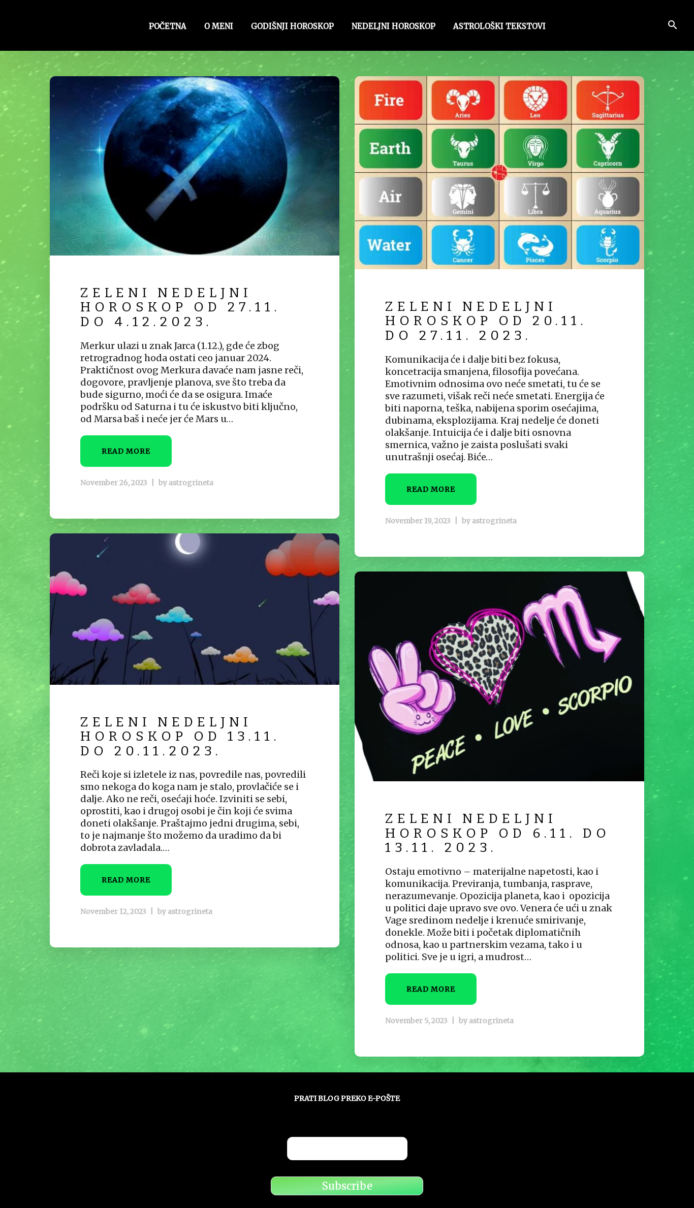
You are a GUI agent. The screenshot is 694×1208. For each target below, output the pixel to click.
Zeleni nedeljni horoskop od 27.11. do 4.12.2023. (180, 307)
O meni (218, 27)
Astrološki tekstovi (499, 27)
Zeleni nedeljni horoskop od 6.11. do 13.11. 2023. (497, 833)
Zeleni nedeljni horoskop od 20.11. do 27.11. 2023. (486, 321)
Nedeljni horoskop (393, 27)
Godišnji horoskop (292, 27)
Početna (167, 27)
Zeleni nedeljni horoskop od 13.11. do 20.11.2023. (180, 736)
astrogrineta (191, 482)
